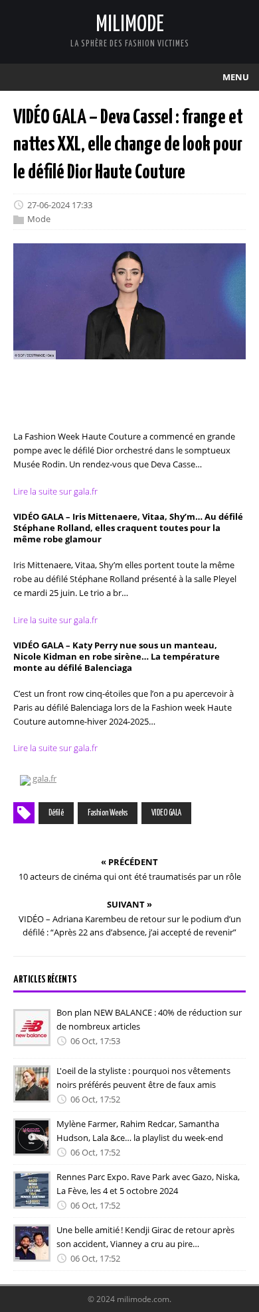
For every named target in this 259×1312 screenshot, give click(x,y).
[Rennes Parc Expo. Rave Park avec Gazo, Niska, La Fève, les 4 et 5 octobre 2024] (31, 1199)
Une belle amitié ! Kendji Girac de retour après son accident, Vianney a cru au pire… (145, 1237)
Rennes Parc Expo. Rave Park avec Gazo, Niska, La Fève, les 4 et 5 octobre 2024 (148, 1184)
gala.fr (44, 778)
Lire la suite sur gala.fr (55, 491)
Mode (38, 219)
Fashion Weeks (108, 813)
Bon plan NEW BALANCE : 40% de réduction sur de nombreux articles (149, 1019)
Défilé (56, 813)
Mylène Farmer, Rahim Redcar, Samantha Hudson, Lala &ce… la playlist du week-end (139, 1131)
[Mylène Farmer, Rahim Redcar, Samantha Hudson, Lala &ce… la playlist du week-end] (31, 1146)
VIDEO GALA (166, 813)
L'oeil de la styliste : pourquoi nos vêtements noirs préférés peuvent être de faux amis (143, 1078)
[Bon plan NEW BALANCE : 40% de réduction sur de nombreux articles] (31, 1037)
